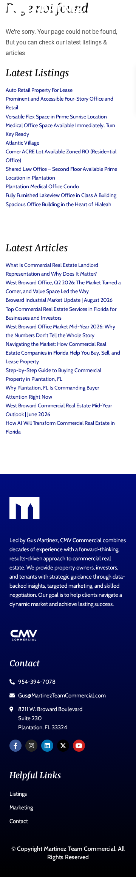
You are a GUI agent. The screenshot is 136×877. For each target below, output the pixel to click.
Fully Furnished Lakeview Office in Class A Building (61, 195)
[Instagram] (31, 746)
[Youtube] (79, 746)
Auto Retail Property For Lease (39, 90)
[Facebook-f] (15, 746)
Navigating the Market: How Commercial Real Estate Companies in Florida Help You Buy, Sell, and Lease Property (63, 353)
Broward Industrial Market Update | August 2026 (59, 300)
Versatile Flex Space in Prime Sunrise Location (56, 116)
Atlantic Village (22, 142)
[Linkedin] (47, 746)
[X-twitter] (63, 746)
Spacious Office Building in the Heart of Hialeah (58, 204)
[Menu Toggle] (119, 13)
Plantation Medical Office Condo (42, 186)
